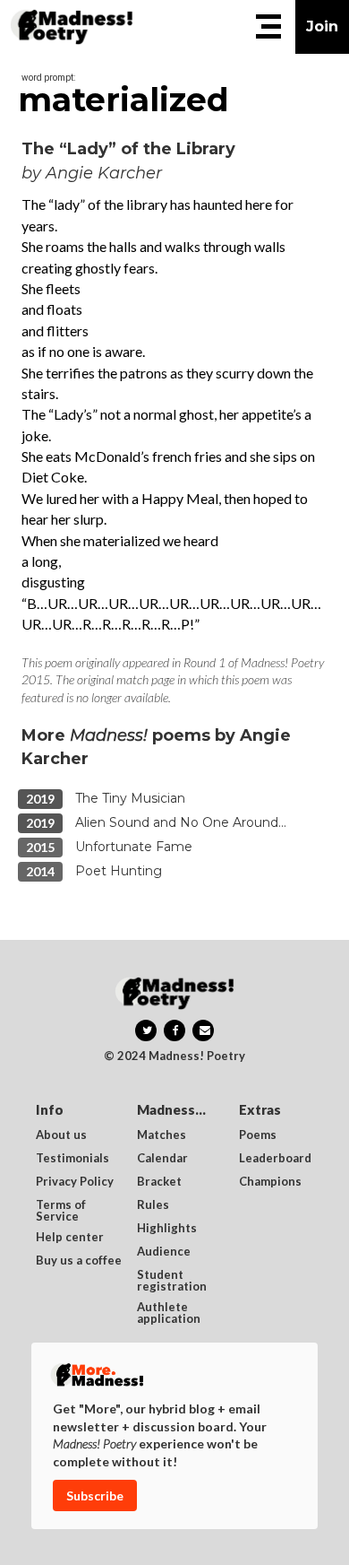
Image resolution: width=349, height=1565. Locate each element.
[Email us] (203, 1030)
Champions (270, 1182)
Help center (70, 1237)
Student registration (172, 1280)
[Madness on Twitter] (146, 1030)
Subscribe (94, 1495)
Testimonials (72, 1158)
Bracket (159, 1182)
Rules (153, 1205)
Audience (164, 1252)
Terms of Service (62, 1210)
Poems (258, 1135)
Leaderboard (275, 1158)
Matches (161, 1135)
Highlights (167, 1228)
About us (61, 1135)
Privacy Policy (75, 1182)
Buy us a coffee (79, 1261)
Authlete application (168, 1313)
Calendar (162, 1158)
